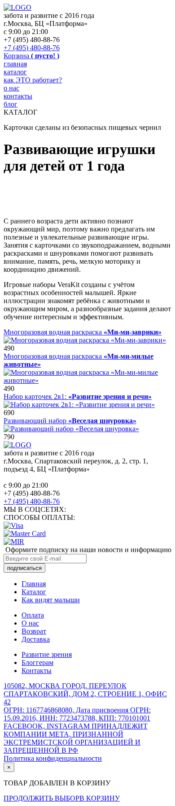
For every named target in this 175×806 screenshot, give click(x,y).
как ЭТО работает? (33, 80)
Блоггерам (37, 662)
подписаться (24, 568)
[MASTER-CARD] (25, 533)
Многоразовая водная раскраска (83, 332)
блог (11, 104)
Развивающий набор (70, 420)
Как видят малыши (51, 600)
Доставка (36, 639)
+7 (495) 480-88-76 (32, 47)
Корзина (31, 56)
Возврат (34, 631)
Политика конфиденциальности (53, 758)
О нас (30, 623)
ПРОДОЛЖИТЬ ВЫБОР (41, 798)
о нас (11, 88)
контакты (18, 96)
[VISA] (13, 525)
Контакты (37, 670)
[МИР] (14, 541)
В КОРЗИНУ (99, 798)
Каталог (34, 592)
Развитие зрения (47, 654)
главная (15, 64)
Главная (34, 583)
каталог (15, 72)
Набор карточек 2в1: (78, 396)
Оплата (33, 615)
